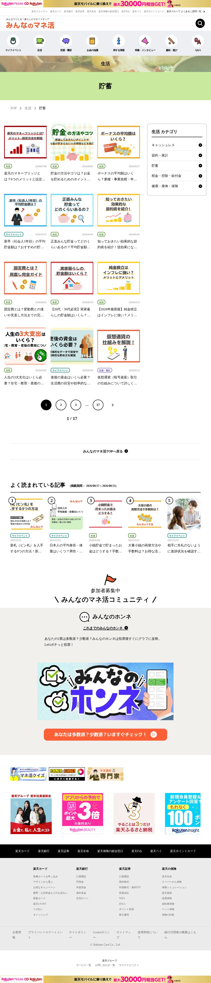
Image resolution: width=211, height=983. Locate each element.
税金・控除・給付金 (166, 175)
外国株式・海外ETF (130, 887)
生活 (39, 50)
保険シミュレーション (174, 887)
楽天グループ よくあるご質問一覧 (184, 11)
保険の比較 (168, 914)
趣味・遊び (171, 50)
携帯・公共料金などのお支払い (50, 892)
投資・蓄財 (66, 50)
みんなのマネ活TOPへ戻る (103, 451)
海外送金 (81, 892)
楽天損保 (167, 892)
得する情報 (118, 50)
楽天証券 (79, 11)
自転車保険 (168, 903)
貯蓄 (42, 108)
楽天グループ (39, 11)
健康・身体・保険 (165, 186)
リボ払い (38, 909)
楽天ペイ (136, 11)
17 (98, 405)
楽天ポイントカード (154, 11)
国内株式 (124, 881)
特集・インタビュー (145, 50)
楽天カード (55, 11)
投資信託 (124, 892)
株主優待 (124, 914)
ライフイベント (13, 50)
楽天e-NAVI (39, 903)
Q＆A (198, 50)
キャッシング (40, 914)
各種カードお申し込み (45, 876)
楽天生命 (91, 11)
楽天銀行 (68, 11)
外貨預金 (81, 887)
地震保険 (167, 898)
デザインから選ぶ (43, 881)
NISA (122, 898)
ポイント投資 (126, 909)
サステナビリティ (129, 965)
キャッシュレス (163, 145)
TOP (13, 108)
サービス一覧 (83, 965)
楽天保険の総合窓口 (108, 11)
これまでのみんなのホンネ (103, 628)
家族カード (39, 898)
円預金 (80, 881)
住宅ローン (82, 898)
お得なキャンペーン (44, 887)
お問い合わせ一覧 (105, 965)
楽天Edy (125, 11)
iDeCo (122, 903)
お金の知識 (92, 50)
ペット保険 (168, 909)
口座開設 (81, 876)
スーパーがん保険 (172, 881)
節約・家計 (160, 155)
